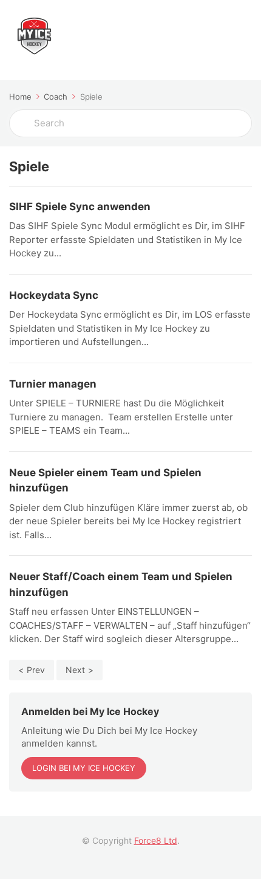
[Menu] (240, 40)
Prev (36, 670)
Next (75, 670)
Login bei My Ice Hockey (83, 768)
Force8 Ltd (155, 840)
